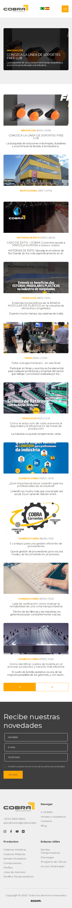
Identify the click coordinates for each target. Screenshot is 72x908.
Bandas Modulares (14, 858)
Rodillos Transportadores (18, 876)
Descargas (47, 857)
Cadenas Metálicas (14, 849)
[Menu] (65, 8)
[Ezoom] (36, 901)
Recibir (13, 774)
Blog (44, 825)
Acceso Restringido (53, 866)
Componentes (12, 863)
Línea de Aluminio (14, 872)
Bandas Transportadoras (50, 851)
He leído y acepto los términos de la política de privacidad (36, 766)
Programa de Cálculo (54, 861)
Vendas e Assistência (53, 816)
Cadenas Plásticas (14, 854)
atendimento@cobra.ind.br (19, 822)
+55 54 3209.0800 (14, 818)
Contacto (46, 821)
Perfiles (8, 867)
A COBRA (47, 812)
